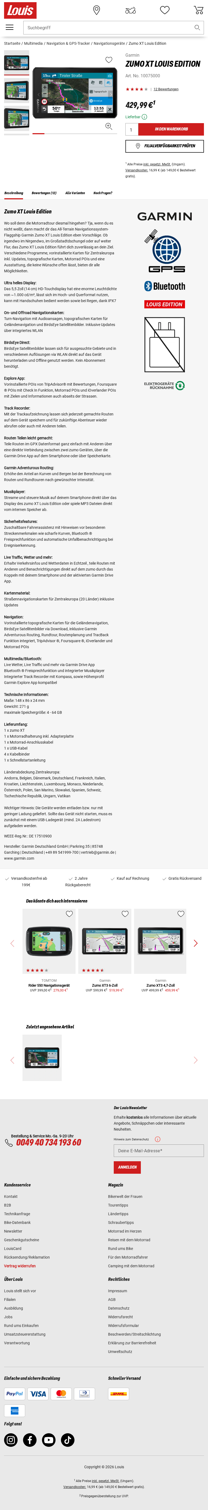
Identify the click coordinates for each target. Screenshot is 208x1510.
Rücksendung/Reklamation (27, 1257)
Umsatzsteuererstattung (25, 1334)
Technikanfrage (17, 1214)
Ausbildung (13, 1308)
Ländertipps (118, 1214)
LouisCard (12, 1248)
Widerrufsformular (123, 1325)
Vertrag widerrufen (20, 1266)
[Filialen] (96, 10)
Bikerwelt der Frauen (125, 1196)
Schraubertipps (121, 1222)
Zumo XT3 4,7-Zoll (161, 985)
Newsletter (13, 1231)
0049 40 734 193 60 (48, 1143)
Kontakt (11, 1196)
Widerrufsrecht (120, 1317)
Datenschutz (118, 1308)
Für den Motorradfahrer (128, 1257)
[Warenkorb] (198, 10)
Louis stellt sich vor (20, 1291)
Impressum (117, 1291)
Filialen (10, 1299)
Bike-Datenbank (17, 1222)
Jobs (8, 1317)
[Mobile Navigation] (9, 27)
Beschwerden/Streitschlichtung (134, 1334)
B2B (7, 1205)
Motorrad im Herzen (125, 1231)
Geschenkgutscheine (21, 1240)
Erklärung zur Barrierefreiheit (132, 1343)
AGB (112, 1299)
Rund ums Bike (120, 1248)
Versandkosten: (136, 170)
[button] (197, 28)
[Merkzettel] (164, 10)
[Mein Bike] (130, 10)
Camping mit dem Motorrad (131, 1266)
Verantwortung (17, 1343)
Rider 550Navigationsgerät (49, 985)
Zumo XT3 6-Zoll (105, 985)
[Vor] (112, 94)
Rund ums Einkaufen (21, 1325)
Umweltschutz (120, 1351)
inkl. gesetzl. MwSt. (157, 164)
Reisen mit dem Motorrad (129, 1240)
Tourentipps (118, 1205)
